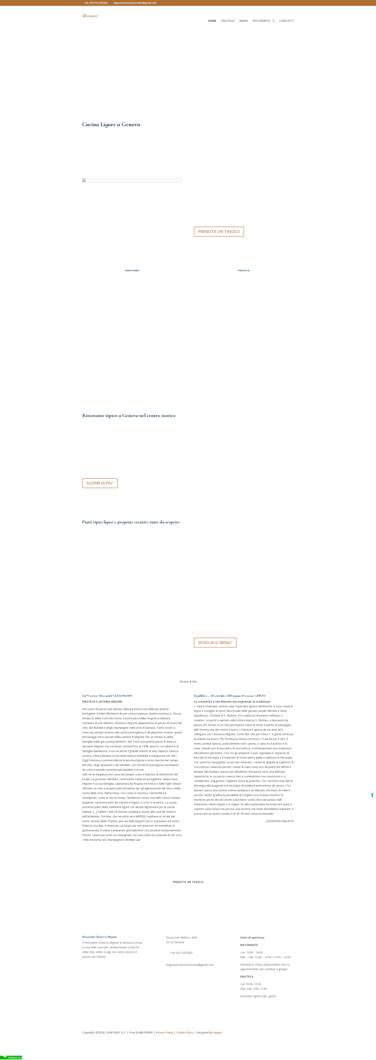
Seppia (217, 1032)
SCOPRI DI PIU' (100, 483)
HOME (212, 21)
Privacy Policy (164, 1032)
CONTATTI (286, 21)
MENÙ (244, 21)
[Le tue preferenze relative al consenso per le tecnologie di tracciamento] (372, 795)
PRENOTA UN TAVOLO (219, 231)
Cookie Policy (184, 1032)
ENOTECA (227, 21)
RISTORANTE (261, 21)
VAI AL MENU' (215, 84)
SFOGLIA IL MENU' (215, 642)
